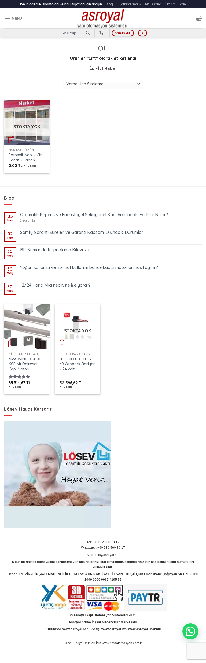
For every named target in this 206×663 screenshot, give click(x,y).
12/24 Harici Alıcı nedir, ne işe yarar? (55, 285)
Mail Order (153, 4)
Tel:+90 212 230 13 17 (103, 542)
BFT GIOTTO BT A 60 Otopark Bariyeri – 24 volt (78, 364)
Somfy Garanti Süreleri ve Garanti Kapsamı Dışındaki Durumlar (81, 232)
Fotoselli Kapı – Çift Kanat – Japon (26, 158)
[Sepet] (199, 18)
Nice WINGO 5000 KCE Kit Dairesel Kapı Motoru (25, 364)
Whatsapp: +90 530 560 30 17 (103, 548)
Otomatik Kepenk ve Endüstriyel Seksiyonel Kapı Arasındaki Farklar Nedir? (94, 214)
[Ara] (88, 32)
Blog (109, 4)
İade (182, 4)
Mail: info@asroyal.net (103, 555)
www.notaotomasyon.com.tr (122, 643)
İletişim (170, 4)
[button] (190, 631)
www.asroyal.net (75, 629)
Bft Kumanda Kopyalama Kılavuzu (54, 249)
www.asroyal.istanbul (144, 629)
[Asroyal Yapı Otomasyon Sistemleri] (103, 18)
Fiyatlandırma (127, 4)
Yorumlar (28, 220)
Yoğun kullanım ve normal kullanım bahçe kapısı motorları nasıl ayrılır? (89, 267)
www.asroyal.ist (113, 629)
